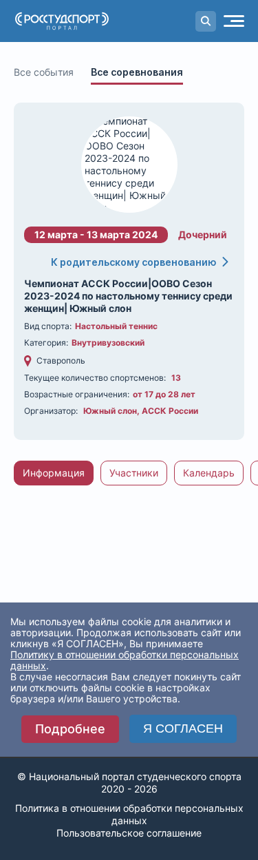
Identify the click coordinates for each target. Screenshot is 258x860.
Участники (133, 473)
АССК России (170, 411)
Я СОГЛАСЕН (183, 728)
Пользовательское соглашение (129, 833)
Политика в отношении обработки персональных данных (129, 814)
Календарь (209, 473)
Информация (54, 473)
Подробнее (70, 729)
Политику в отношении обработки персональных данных (124, 660)
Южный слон (110, 411)
